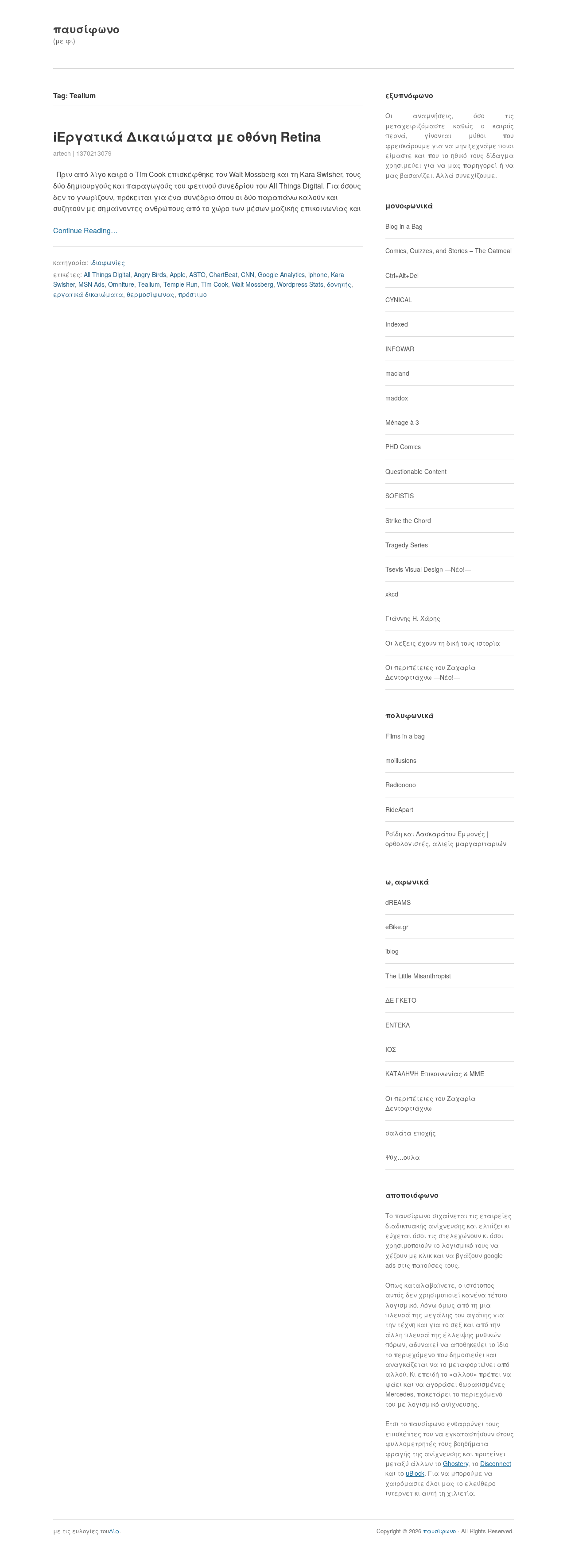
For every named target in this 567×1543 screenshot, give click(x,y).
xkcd (391, 593)
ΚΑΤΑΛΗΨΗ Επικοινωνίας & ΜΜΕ (434, 1073)
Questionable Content (416, 471)
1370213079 (94, 153)
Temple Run (180, 284)
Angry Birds (150, 274)
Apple (178, 274)
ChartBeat (223, 274)
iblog (392, 951)
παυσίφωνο (86, 28)
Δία (114, 1531)
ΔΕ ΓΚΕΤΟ (400, 1000)
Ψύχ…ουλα (402, 1157)
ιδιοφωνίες (107, 262)
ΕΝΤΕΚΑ (397, 1024)
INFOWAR (399, 348)
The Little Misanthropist (418, 975)
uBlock (415, 1473)
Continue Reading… (85, 230)
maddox (396, 397)
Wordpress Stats (300, 284)
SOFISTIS (399, 495)
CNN (247, 274)
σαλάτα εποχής (410, 1132)
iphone (317, 274)
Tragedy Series (406, 544)
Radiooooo (400, 784)
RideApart (399, 809)
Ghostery (455, 1463)
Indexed (396, 323)
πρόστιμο (192, 294)
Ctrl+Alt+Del (402, 275)
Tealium (149, 284)
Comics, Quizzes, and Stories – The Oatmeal (448, 250)
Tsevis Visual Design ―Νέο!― (428, 569)
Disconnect (495, 1463)
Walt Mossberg (252, 284)
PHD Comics (403, 446)
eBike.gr (396, 926)
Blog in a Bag (404, 226)
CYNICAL (398, 299)
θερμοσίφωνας (151, 294)
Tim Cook (214, 284)
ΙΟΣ (390, 1049)
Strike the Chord (408, 520)
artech (62, 153)
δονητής (339, 284)
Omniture (121, 284)
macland (397, 373)
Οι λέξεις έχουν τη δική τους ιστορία (442, 643)
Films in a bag (405, 735)
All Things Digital (107, 274)
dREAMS (398, 902)
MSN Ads (91, 284)
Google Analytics (281, 274)
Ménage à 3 (402, 422)
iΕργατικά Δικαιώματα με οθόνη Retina (187, 136)
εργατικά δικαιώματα (88, 294)
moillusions (400, 760)
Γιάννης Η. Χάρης (412, 618)
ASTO (197, 274)
